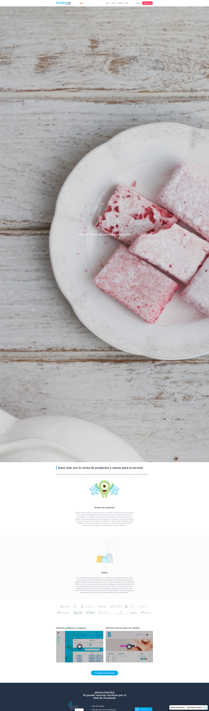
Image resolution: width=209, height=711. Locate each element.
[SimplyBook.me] (63, 3)
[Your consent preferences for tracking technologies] (206, 708)
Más (127, 3)
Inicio (107, 3)
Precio (113, 3)
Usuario (138, 3)
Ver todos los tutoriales (104, 673)
